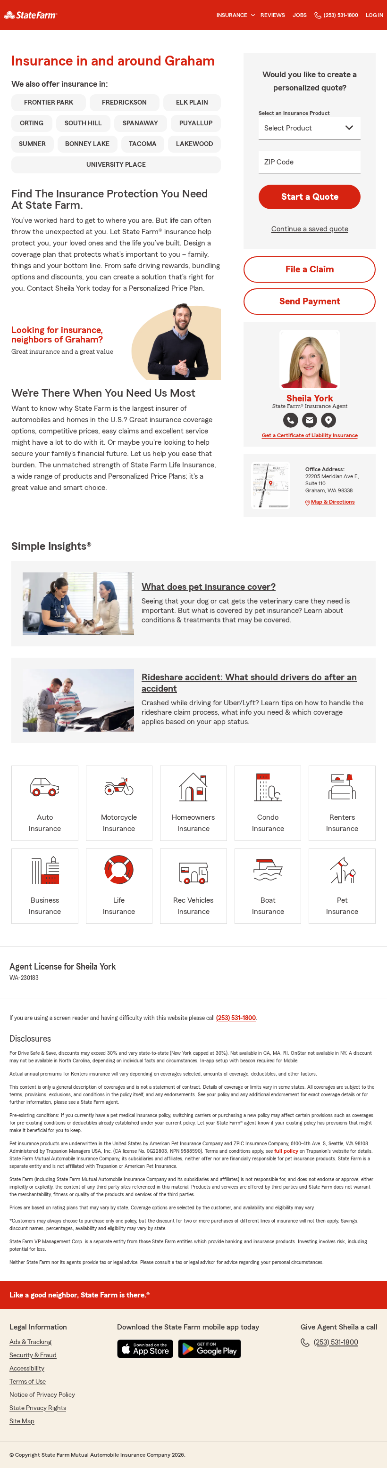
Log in (374, 15)
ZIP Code (279, 162)
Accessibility (26, 1368)
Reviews (273, 15)
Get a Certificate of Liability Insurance (310, 435)
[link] (30, 15)
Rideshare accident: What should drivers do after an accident (249, 683)
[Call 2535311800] (290, 420)
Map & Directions (333, 502)
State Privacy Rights (37, 1408)
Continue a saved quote (309, 229)
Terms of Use (27, 1381)
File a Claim (310, 269)
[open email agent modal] (309, 421)
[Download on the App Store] (145, 1348)
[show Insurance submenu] (251, 15)
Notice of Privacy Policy (42, 1395)
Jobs (300, 15)
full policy (286, 1151)
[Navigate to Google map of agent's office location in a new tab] (328, 420)
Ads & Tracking (30, 1342)
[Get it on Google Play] (209, 1348)
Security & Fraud (33, 1355)
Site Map (21, 1421)
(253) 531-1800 (341, 15)
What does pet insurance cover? (209, 587)
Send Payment (309, 301)
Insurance (232, 15)
